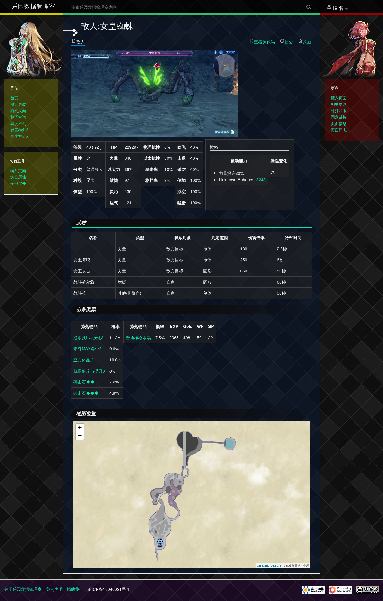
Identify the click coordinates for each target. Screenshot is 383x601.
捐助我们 (75, 589)
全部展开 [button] (18, 183)
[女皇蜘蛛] (154, 93)
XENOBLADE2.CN (269, 565)
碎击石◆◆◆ (85, 393)
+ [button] (80, 427)
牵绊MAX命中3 (87, 348)
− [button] (80, 435)
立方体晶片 (83, 360)
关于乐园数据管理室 (23, 589)
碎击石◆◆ (83, 382)
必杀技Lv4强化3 (88, 337)
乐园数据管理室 (33, 6)
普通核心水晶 (138, 337)
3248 (261, 180)
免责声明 (54, 589)
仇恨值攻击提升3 (89, 371)
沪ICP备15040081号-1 (108, 589)
